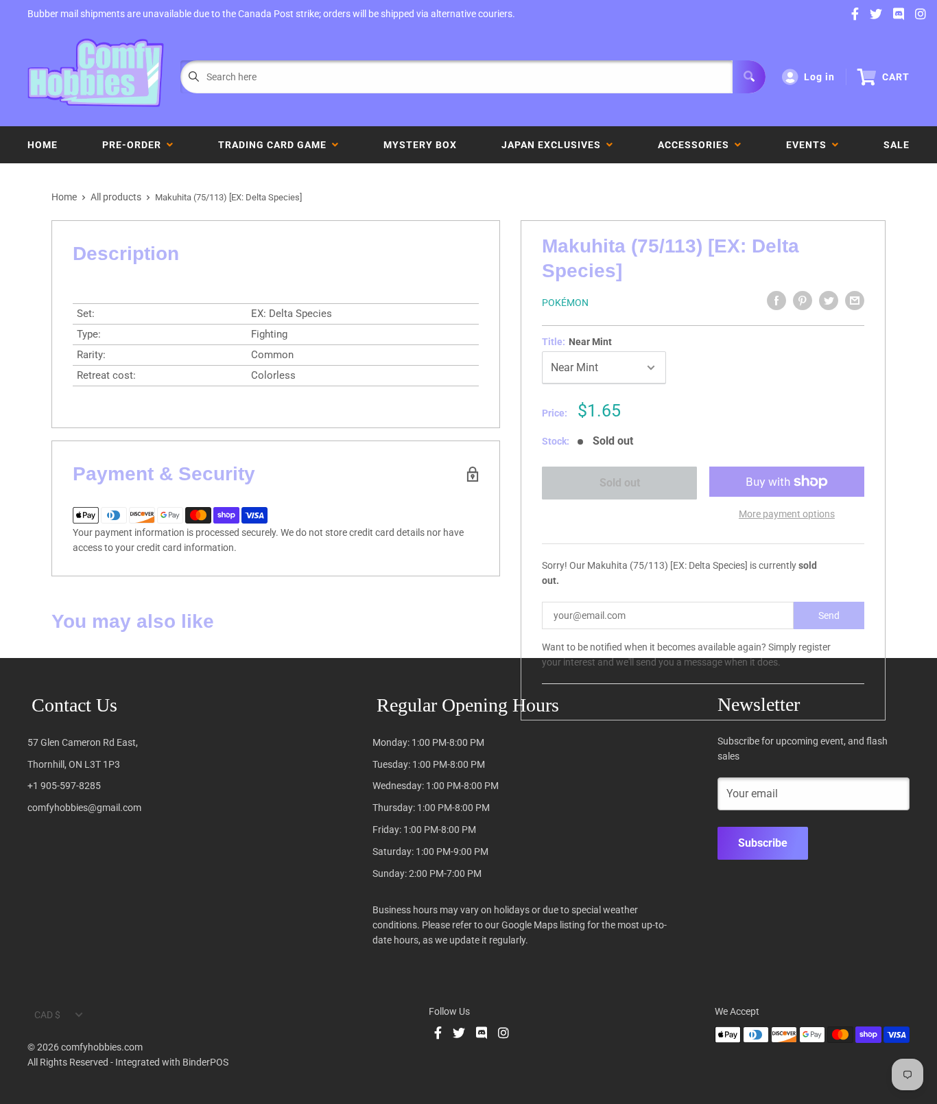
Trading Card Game (275, 144)
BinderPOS (205, 1062)
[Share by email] (854, 300)
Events (809, 144)
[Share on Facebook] (776, 300)
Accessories (696, 144)
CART (896, 76)
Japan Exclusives (553, 144)
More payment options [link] (787, 513)
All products (116, 196)
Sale (896, 144)
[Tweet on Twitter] (828, 300)
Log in (819, 76)
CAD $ (47, 1014)
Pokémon (565, 302)
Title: (577, 342)
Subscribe (762, 842)
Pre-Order (134, 144)
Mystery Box (420, 144)
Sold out (619, 482)
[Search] (749, 76)
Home (42, 144)
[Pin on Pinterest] (802, 300)
